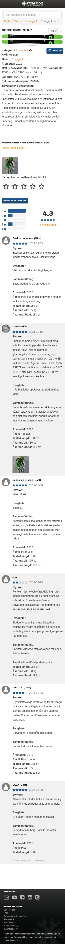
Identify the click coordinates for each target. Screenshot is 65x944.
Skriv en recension (14, 200)
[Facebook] (22, 897)
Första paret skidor (13, 147)
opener (4, 3)
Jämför (57, 51)
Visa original (39, 860)
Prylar (7, 21)
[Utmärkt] (41, 186)
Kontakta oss (10, 922)
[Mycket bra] (32, 186)
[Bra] (23, 186)
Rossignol (31, 21)
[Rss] (37, 897)
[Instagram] (30, 897)
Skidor (18, 21)
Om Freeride (9, 910)
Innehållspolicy (11, 929)
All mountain (21, 50)
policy (19, 940)
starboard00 (19, 326)
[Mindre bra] (14, 186)
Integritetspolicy (11, 926)
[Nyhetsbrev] (6, 897)
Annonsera (9, 919)
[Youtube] (14, 897)
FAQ (6, 913)
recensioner (48, 224)
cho (14, 577)
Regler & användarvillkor (15, 916)
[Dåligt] (6, 186)
